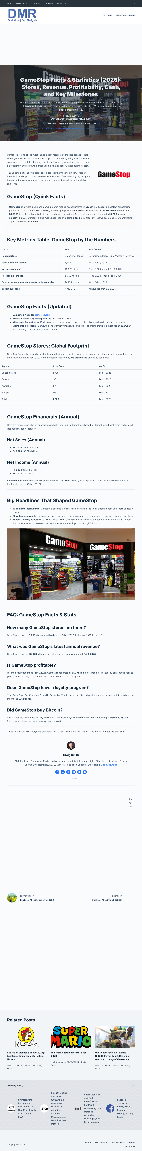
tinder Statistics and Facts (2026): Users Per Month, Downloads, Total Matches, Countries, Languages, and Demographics (93, 1108)
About (9, 3)
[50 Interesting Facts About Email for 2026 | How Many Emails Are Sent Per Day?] (11, 1108)
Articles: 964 (71, 778)
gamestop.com (42, 314)
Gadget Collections (125, 15)
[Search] (134, 3)
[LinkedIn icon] (63, 772)
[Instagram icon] (79, 772)
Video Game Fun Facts (86, 123)
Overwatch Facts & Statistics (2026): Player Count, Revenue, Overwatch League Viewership (112, 1056)
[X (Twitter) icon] (74, 772)
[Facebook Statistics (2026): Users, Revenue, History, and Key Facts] (110, 1108)
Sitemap (49, 3)
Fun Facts (107, 15)
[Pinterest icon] (85, 772)
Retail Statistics (67, 123)
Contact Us (61, 3)
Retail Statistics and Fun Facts (71, 129)
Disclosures (37, 3)
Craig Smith (85, 119)
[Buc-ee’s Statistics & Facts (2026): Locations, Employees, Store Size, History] (27, 1037)
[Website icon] (68, 772)
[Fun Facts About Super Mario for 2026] (71, 1037)
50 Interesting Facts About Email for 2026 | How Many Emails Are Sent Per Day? (27, 1108)
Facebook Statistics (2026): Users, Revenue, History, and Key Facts (125, 1108)
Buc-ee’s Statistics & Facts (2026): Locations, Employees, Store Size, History (26, 1056)
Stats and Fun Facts (44, 129)
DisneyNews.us (109, 764)
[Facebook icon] (57, 772)
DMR (31, 129)
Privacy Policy (22, 3)
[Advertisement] (71, 44)
